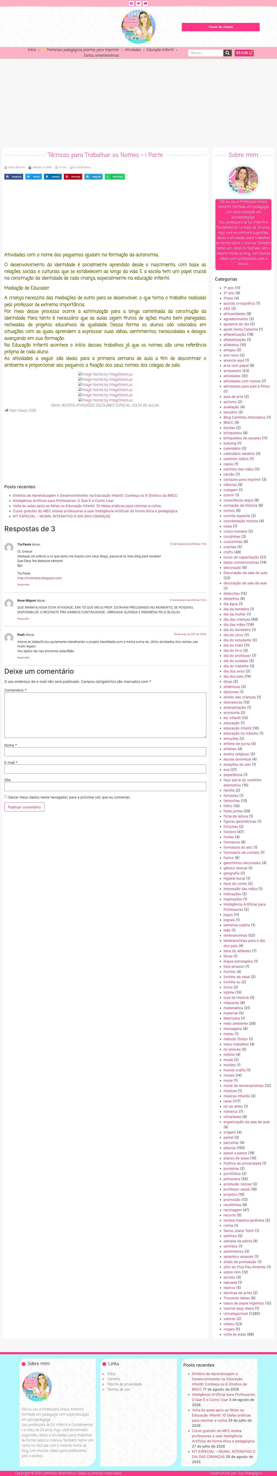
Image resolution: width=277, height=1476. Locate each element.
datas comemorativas (241, 562)
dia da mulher (235, 614)
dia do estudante (237, 640)
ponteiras (231, 1168)
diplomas (231, 692)
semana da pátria (238, 1241)
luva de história (236, 997)
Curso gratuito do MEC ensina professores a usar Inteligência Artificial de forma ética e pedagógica (95, 511)
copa (228, 526)
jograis (229, 920)
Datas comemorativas (101, 55)
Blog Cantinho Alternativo (245, 417)
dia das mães (234, 624)
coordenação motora (241, 521)
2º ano (229, 293)
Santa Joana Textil (239, 1230)
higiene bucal (234, 878)
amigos (229, 350)
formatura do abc (238, 847)
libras (228, 956)
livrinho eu (232, 982)
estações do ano (237, 764)
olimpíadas (232, 1116)
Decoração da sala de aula (245, 572)
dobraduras (233, 702)
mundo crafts (234, 1070)
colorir (229, 495)
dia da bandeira (236, 609)
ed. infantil (232, 718)
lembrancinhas (235, 935)
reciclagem (233, 1210)
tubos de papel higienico (244, 1303)
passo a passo (235, 1153)
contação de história (240, 505)
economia (232, 712)
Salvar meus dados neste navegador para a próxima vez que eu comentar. (69, 797)
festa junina (233, 811)
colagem (231, 490)
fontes (229, 837)
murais (229, 1075)
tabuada (230, 1282)
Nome (10, 745)
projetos (230, 1194)
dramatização (235, 707)
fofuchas (231, 826)
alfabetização (235, 334)
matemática (233, 1008)
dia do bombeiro (237, 629)
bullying (230, 443)
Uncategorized (236, 1313)
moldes (229, 1065)
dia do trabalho (236, 666)
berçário (230, 412)
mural (228, 1080)
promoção (232, 1199)
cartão (229, 474)
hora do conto (235, 883)
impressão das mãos (240, 889)
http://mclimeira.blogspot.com (39, 578)
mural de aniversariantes (244, 1085)
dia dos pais (233, 676)
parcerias (231, 1142)
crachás (230, 547)
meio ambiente (236, 1023)
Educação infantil (160, 50)
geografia (231, 873)
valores (229, 1318)
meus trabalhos (236, 1044)
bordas (229, 427)
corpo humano (235, 531)
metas (229, 1034)
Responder (23, 584)
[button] (13, 177)
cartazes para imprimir (242, 479)
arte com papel (236, 365)
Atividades (133, 50)
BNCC (229, 422)
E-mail (11, 762)
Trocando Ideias (237, 1298)
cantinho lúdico (236, 459)
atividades (232, 376)
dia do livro (233, 650)
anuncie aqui (234, 360)
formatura (232, 842)
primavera (232, 1179)
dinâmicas (232, 686)
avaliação (231, 407)
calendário (232, 448)
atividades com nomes (242, 381)
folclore (230, 832)
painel (228, 1137)
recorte (230, 1215)
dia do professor (237, 655)
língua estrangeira (238, 961)
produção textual (238, 1184)
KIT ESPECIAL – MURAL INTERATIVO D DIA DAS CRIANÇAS (61, 516)
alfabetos (231, 345)
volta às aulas (235, 1334)
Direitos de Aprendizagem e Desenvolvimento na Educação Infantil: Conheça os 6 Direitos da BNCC (95, 495)
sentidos (230, 1246)
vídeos (229, 1324)
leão (227, 930)
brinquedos (233, 433)
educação (232, 723)
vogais (229, 1329)
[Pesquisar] (227, 53)
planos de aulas (236, 1158)
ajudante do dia (236, 324)
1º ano (229, 288)
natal (228, 1101)
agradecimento (236, 319)
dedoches (232, 593)
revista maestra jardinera (244, 1220)
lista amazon (234, 966)
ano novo (231, 355)
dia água (231, 604)
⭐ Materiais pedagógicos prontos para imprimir (80, 50)
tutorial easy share (239, 1308)
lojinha (229, 992)
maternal (231, 1013)
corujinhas (232, 536)
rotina (228, 1225)
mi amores (232, 1049)
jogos (228, 914)
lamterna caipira (237, 925)
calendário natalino (239, 453)
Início (32, 50)
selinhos (230, 1236)
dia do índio (233, 645)
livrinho (229, 971)
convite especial (237, 516)
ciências (230, 484)
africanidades (235, 313)
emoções (231, 738)
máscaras (231, 1002)
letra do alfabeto (237, 951)
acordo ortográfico (239, 303)
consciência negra (238, 500)
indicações (232, 894)
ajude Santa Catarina (241, 329)
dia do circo (233, 635)
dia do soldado (236, 661)
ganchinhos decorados (242, 863)
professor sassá (237, 1189)
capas (228, 464)
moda (228, 1059)
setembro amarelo (238, 1256)
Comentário (15, 690)
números (231, 1111)
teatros (229, 1287)
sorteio (229, 1277)
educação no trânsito (241, 733)
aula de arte (233, 396)
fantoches (232, 800)
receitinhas (232, 1205)
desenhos (231, 598)
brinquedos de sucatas (242, 438)
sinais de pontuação (240, 1261)
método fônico (236, 1039)
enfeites (230, 749)
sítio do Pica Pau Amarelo (245, 1267)
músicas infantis (237, 1096)
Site (7, 780)
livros (228, 987)
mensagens (233, 1028)
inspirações (233, 899)
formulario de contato (241, 852)
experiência (233, 775)
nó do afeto (233, 1106)
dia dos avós (234, 671)
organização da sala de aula (247, 1122)
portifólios (232, 1173)
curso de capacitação (241, 557)
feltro (228, 806)
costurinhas (233, 541)
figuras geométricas (240, 821)
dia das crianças (237, 619)
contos (229, 510)
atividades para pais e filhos (247, 386)
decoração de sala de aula (245, 583)
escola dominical (237, 759)
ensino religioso (236, 754)
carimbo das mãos (239, 469)
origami (230, 1132)
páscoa (229, 1148)
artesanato (232, 370)
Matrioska (232, 1018)
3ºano (228, 298)
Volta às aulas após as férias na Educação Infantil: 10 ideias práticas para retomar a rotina (87, 506)
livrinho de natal (237, 977)
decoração (232, 567)
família (229, 790)
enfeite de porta (237, 743)
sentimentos (233, 1251)
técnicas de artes (238, 1293)
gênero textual (235, 868)
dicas (228, 681)
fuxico (229, 857)
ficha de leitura (236, 816)
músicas (230, 1091)
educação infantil (238, 728)
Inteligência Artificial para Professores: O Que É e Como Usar (63, 500)
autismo (230, 402)
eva (226, 769)
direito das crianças (240, 697)
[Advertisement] (138, 101)
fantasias (231, 795)
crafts (228, 552)
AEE (227, 308)
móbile (229, 1054)
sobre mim (232, 1272)
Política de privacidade (242, 1163)
